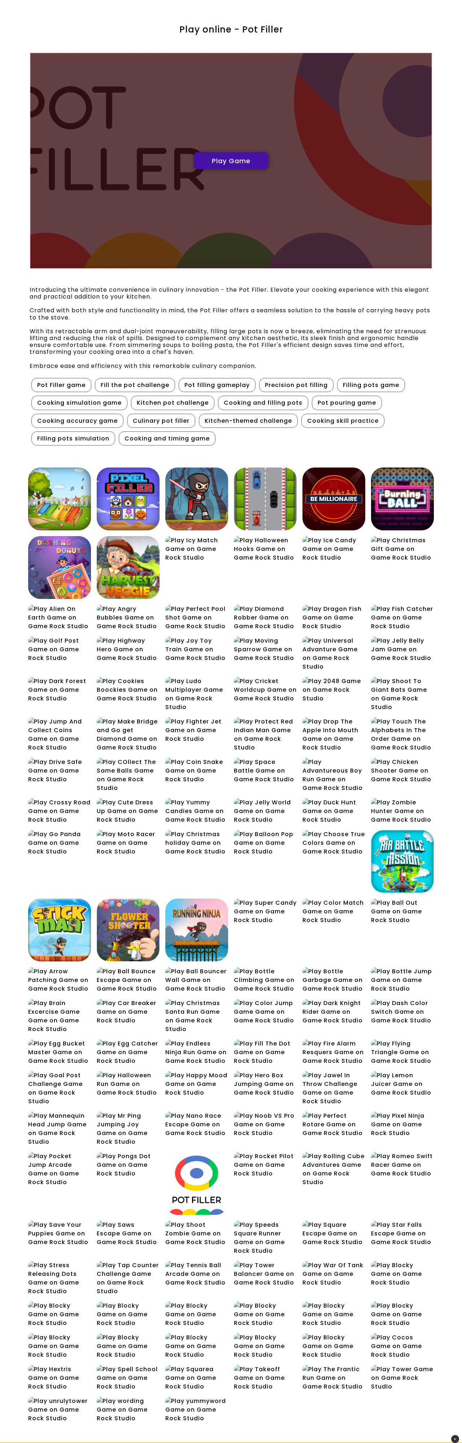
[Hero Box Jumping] (265, 1084)
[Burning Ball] (402, 499)
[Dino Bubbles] (196, 1314)
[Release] (333, 1346)
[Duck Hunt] (333, 811)
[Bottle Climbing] (265, 980)
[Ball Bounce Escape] (128, 980)
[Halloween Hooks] (265, 549)
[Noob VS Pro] (265, 1125)
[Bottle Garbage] (333, 980)
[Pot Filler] (196, 1183)
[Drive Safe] (59, 771)
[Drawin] (265, 1314)
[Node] (265, 1346)
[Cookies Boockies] (128, 690)
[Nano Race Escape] (196, 1125)
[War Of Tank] (333, 1274)
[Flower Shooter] (128, 930)
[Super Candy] (265, 912)
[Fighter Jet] (196, 730)
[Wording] (128, 1410)
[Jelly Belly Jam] (402, 649)
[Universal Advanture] (333, 653)
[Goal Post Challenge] (59, 1088)
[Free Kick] (59, 1346)
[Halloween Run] (128, 1084)
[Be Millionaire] (333, 499)
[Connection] (59, 1314)
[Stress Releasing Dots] (59, 1278)
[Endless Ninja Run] (196, 1052)
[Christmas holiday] (196, 843)
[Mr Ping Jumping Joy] (128, 1129)
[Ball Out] (402, 912)
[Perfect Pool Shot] (196, 618)
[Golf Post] (59, 649)
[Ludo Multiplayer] (196, 694)
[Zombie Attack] (196, 499)
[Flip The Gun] (402, 1314)
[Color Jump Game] (265, 1012)
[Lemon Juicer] (402, 1084)
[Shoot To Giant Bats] (402, 694)
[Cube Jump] (128, 1314)
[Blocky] (402, 1274)
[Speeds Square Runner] (265, 1238)
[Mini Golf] (196, 1346)
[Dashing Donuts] (59, 567)
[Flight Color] (333, 1314)
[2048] (333, 690)
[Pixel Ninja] (402, 1125)
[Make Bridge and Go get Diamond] (128, 734)
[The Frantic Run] (333, 1378)
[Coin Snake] (196, 771)
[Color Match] (333, 912)
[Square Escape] (333, 1234)
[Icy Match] (196, 549)
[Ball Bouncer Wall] (196, 980)
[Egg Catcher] (128, 1052)
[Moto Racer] (128, 843)
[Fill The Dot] (265, 1052)
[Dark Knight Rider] (333, 1012)
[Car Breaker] (128, 1012)
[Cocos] (402, 1346)
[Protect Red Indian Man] (265, 734)
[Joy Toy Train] (196, 649)
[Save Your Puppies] (59, 1234)
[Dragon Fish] (333, 618)
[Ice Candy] (333, 549)
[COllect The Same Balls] (128, 775)
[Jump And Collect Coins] (59, 734)
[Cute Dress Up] (128, 811)
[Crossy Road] (59, 811)
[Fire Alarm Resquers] (333, 1052)
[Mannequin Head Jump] (59, 1129)
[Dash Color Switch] (402, 1012)
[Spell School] (128, 1378)
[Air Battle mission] (402, 861)
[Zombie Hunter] (402, 811)
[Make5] (128, 1346)
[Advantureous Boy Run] (333, 775)
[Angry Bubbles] (128, 618)
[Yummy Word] (196, 1410)
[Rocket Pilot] (265, 1165)
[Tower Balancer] (265, 1274)
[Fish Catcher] (402, 618)
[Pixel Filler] (128, 499)
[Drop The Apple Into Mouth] (333, 734)
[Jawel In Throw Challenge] (333, 1088)
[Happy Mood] (196, 1084)
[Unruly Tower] (59, 1410)
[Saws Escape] (128, 1234)
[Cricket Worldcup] (265, 690)
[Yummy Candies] (196, 811)
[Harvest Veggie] (128, 567)
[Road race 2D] (265, 499)
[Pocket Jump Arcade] (59, 1169)
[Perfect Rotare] (333, 1125)
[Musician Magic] (59, 499)
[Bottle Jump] (402, 980)
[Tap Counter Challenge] (128, 1278)
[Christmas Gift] (402, 549)
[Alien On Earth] (59, 618)
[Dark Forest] (59, 690)
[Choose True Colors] (333, 843)
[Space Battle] (265, 771)
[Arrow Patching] (59, 980)
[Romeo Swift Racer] (402, 1165)
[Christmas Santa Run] (196, 1016)
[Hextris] (59, 1378)
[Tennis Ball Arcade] (196, 1274)
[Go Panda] (59, 843)
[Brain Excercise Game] (59, 1016)
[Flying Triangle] (402, 1052)
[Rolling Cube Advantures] (333, 1169)
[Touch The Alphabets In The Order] (402, 734)
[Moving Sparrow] (265, 649)
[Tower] (402, 1378)
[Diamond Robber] (265, 618)
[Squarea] (196, 1378)
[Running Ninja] (196, 930)
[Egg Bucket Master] (59, 1052)
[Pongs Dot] (128, 1165)
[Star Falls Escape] (402, 1234)
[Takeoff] (265, 1378)
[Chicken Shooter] (402, 771)
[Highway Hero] (128, 649)
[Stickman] (59, 930)
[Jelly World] (265, 811)
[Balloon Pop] (265, 843)
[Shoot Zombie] (196, 1234)
